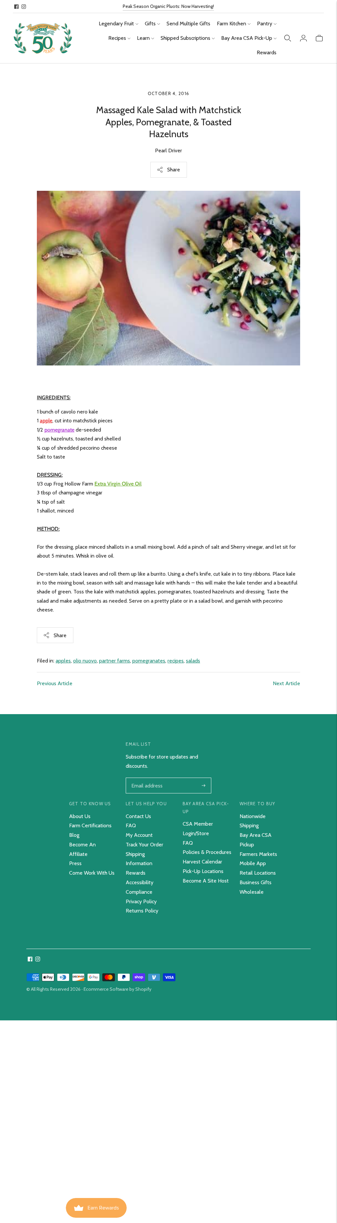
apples (63, 661)
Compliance (139, 892)
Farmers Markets (258, 854)
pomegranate (59, 430)
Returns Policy (142, 911)
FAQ (131, 825)
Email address (146, 778)
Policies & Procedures (207, 852)
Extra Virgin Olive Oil (118, 484)
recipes (176, 661)
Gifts (150, 23)
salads (193, 661)
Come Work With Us (92, 873)
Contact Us (138, 816)
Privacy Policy (141, 901)
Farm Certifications (90, 825)
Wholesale (252, 892)
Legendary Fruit (116, 23)
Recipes (117, 38)
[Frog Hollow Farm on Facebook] (16, 6)
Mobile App (253, 863)
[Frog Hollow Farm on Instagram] (23, 6)
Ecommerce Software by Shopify (117, 989)
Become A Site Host (206, 881)
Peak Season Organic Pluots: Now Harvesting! (168, 6)
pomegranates (148, 661)
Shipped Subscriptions (185, 38)
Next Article (286, 683)
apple (46, 420)
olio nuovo (85, 661)
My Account (139, 835)
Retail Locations (258, 873)
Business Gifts (256, 882)
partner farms (114, 661)
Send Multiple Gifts (188, 23)
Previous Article (54, 683)
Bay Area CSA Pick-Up (246, 38)
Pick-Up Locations (203, 871)
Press (75, 863)
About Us (80, 816)
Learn (143, 38)
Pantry (264, 23)
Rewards (266, 52)
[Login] (303, 38)
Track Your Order (144, 844)
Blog (74, 835)
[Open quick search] (287, 38)
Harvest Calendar (202, 862)
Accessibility (139, 882)
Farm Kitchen (231, 23)
